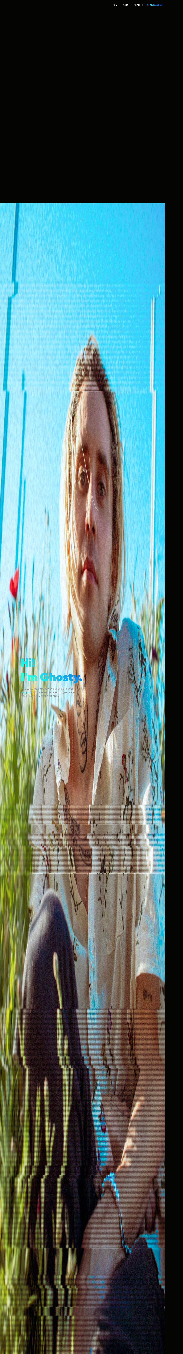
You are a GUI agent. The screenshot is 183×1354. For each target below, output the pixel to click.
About (126, 4)
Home (116, 4)
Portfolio (138, 4)
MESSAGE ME (156, 4)
